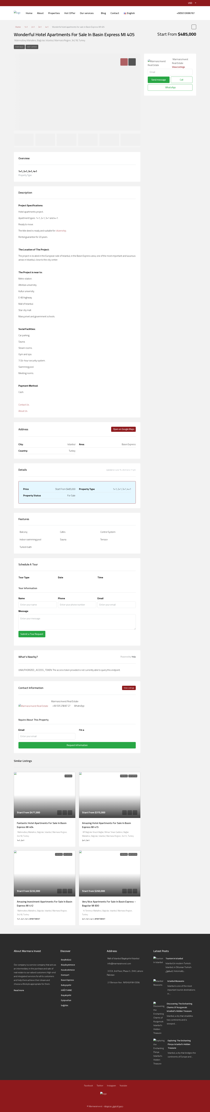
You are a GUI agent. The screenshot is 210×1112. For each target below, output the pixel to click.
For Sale (19, 47)
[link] (44, 795)
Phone (61, 598)
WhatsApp (79, 706)
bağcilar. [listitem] (65, 1005)
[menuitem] (185, 13)
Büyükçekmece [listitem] (68, 965)
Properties (54, 13)
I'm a (81, 730)
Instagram (111, 1086)
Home (29, 13)
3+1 (40, 27)
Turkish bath (26, 547)
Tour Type (23, 577)
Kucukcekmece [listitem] (68, 970)
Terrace (104, 539)
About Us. (23, 411)
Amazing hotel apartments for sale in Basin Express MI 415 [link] (106, 825)
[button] (194, 27)
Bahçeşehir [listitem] (66, 985)
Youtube (123, 1086)
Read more (19, 990)
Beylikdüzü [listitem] (66, 960)
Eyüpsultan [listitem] (66, 1000)
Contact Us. (24, 404)
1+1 (26, 27)
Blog (103, 13)
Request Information (77, 745)
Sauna (63, 539)
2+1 (33, 27)
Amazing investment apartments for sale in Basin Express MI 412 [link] (44, 903)
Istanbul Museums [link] (175, 981)
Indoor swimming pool (30, 539)
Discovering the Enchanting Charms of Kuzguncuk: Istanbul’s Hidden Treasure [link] (179, 1007)
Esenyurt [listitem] (65, 975)
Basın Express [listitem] (67, 980)
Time (100, 577)
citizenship (61, 230)
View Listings (129, 688)
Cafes (62, 532)
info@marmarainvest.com (119, 964)
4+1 (46, 27)
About (40, 13)
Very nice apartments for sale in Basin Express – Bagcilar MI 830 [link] (109, 903)
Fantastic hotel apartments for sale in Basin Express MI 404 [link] (41, 825)
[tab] (124, 62)
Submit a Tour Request (31, 634)
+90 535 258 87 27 (61, 706)
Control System (107, 532)
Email (100, 598)
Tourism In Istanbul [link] (174, 958)
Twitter (100, 1086)
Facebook (88, 1086)
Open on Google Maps (123, 429)
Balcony (23, 532)
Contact (115, 13)
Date (60, 577)
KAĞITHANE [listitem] (66, 990)
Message (23, 611)
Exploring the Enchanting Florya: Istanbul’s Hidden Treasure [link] (179, 1044)
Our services (87, 13)
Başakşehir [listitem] (66, 995)
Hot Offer (69, 13)
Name (21, 598)
